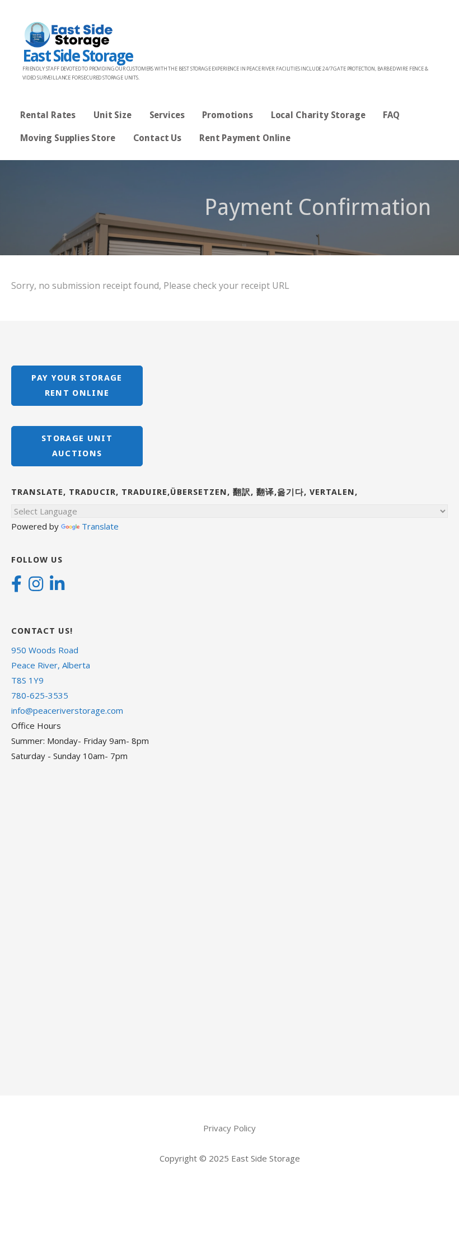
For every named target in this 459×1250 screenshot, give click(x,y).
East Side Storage (77, 56)
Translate (100, 526)
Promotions (227, 115)
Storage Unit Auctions (77, 445)
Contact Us (157, 138)
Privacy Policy (229, 1128)
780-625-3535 (39, 695)
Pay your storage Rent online (76, 385)
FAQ (391, 115)
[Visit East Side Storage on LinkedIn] (57, 585)
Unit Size (112, 115)
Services (167, 115)
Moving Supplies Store (67, 138)
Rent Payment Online (245, 138)
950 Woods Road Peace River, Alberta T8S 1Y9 (50, 665)
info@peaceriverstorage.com (67, 710)
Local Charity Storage (318, 115)
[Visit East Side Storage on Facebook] (16, 585)
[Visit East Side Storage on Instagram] (36, 585)
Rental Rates (48, 115)
